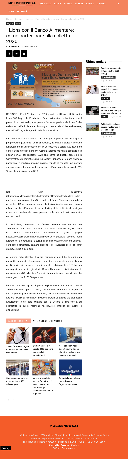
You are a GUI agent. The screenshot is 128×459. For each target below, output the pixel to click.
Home (9, 19)
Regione (18, 19)
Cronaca (101, 4)
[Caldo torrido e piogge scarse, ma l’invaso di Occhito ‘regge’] (92, 127)
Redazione (14, 46)
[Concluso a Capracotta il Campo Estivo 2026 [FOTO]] (92, 71)
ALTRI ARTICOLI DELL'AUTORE (47, 321)
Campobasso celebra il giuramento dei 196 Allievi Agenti (17, 381)
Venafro (90, 4)
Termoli (79, 4)
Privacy (65, 445)
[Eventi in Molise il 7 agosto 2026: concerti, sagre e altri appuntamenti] (43, 335)
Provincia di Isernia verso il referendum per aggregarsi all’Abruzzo (111, 110)
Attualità (22, 11)
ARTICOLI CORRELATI (18, 321)
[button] (118, 3)
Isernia (57, 4)
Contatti (54, 445)
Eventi (11, 11)
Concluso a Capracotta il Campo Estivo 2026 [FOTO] (111, 71)
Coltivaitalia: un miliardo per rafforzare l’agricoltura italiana (69, 381)
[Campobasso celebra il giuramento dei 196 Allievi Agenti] (17, 367)
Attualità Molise (108, 77)
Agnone (68, 4)
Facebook (67, 448)
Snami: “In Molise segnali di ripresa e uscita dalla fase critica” (17, 349)
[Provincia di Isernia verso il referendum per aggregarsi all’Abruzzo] (92, 110)
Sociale (18, 23)
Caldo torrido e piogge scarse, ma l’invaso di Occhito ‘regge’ (110, 127)
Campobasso (45, 4)
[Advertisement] (44, 182)
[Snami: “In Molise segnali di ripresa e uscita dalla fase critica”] (17, 335)
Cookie (75, 445)
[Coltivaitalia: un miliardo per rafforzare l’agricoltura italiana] (70, 367)
